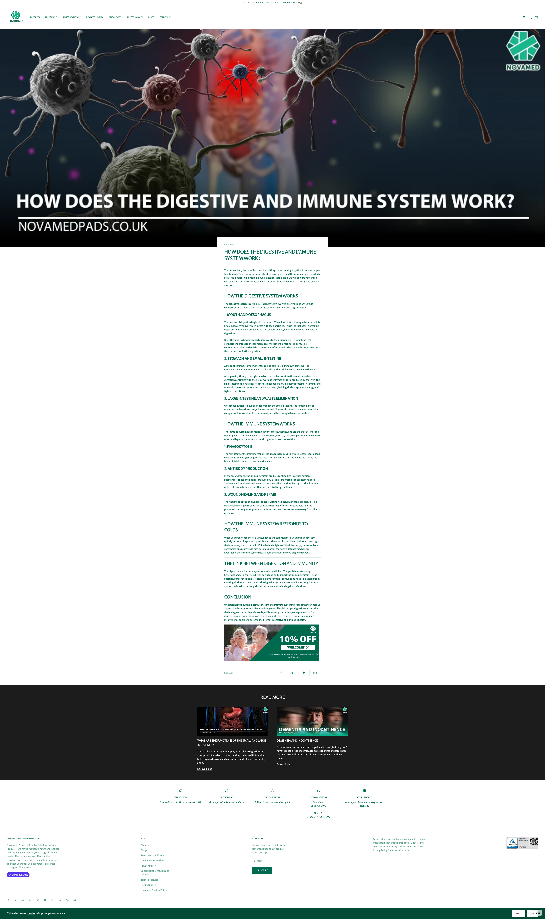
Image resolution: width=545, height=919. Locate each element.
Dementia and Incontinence (297, 740)
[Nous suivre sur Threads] (30, 900)
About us (146, 845)
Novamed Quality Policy (154, 890)
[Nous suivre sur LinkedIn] (59, 900)
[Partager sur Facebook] (281, 673)
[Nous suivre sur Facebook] (8, 900)
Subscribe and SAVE (71, 17)
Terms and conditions (152, 855)
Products (35, 17)
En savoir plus (204, 768)
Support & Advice (134, 17)
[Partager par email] (315, 673)
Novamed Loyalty (94, 17)
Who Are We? (115, 17)
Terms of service (149, 879)
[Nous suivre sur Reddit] (74, 900)
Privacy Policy (148, 865)
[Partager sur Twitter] (292, 673)
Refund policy (148, 884)
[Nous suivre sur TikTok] (52, 900)
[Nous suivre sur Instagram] (23, 900)
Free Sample (51, 17)
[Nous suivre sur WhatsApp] (67, 900)
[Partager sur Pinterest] (303, 673)
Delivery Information (152, 860)
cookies (31, 913)
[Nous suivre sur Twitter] (15, 900)
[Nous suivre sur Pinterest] (37, 900)
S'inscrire (262, 870)
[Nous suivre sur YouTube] (45, 900)
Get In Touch (165, 17)
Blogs (151, 17)
